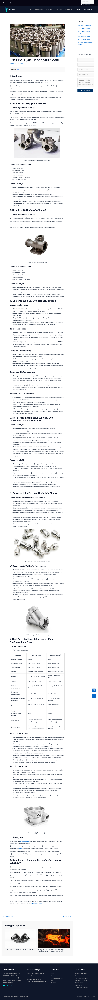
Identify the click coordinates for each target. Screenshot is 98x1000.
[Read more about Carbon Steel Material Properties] (20, 938)
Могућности (38, 9)
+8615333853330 (37, 979)
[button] (42, 9)
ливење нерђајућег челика (32, 86)
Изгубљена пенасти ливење (85, 34)
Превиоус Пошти (7, 916)
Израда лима (78, 985)
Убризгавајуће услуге (81, 983)
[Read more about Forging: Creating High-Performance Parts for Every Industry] (54, 938)
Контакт (53, 983)
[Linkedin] (11, 985)
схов (18, 69)
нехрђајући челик (25, 841)
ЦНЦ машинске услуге (83, 36)
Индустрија (48, 9)
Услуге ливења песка (83, 31)
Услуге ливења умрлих (84, 28)
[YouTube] (7, 985)
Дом (31, 9)
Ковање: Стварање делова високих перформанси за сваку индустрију (51, 950)
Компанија (67, 9)
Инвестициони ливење (84, 25)
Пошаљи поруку (85, 90)
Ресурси (58, 9)
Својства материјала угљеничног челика (19, 949)
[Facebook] (4, 985)
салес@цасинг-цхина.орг (13, 3)
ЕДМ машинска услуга (83, 39)
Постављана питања (56, 978)
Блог (21, 63)
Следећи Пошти (67, 916)
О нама (53, 976)
